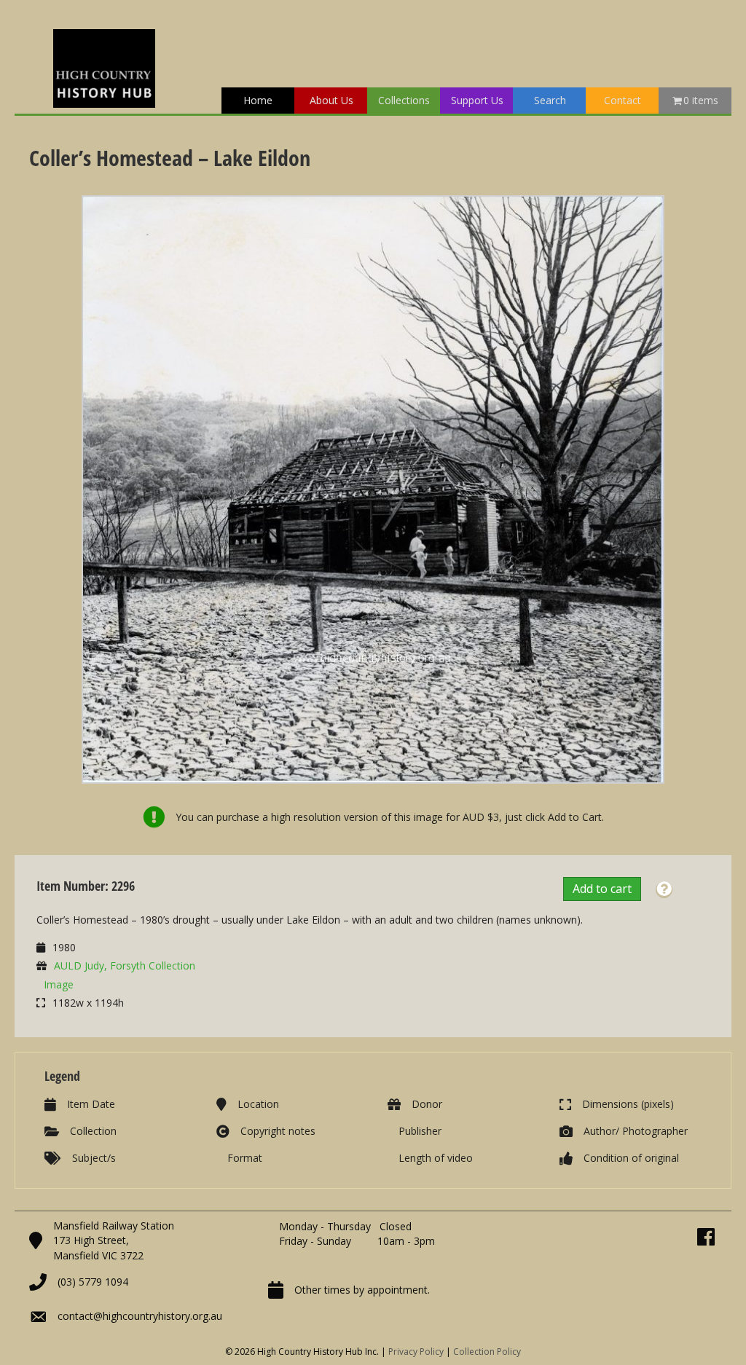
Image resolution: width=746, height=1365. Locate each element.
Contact (622, 100)
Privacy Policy (416, 1351)
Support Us (477, 100)
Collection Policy (487, 1351)
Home (257, 100)
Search (550, 100)
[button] (664, 889)
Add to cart (602, 889)
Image (59, 984)
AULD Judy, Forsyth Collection (124, 965)
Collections (404, 100)
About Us (331, 100)
